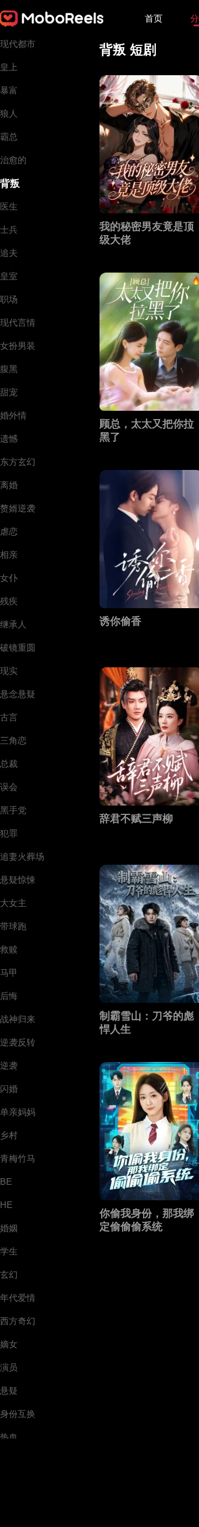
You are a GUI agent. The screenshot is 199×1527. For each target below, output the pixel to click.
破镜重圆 (17, 647)
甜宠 (9, 392)
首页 (154, 18)
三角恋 (13, 740)
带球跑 (13, 926)
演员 (9, 1367)
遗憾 (9, 438)
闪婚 (9, 1089)
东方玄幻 (17, 462)
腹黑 (9, 369)
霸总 (9, 137)
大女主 (13, 903)
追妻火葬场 (22, 856)
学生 (9, 1251)
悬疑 (9, 1390)
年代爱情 (17, 1298)
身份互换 (17, 1414)
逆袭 (9, 1065)
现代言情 (17, 322)
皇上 (9, 67)
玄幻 (9, 1274)
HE (6, 1205)
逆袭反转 (17, 1042)
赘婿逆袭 (17, 508)
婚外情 (13, 415)
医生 (9, 206)
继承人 (13, 624)
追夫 (9, 253)
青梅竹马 (17, 1158)
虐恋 (9, 531)
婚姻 (9, 1228)
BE (6, 1181)
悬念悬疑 (17, 694)
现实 (9, 671)
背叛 (10, 183)
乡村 (9, 1135)
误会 (9, 787)
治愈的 (13, 160)
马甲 (9, 972)
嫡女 (9, 1344)
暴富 (9, 90)
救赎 (9, 949)
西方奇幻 (17, 1321)
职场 (9, 299)
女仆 (9, 578)
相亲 (9, 554)
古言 (9, 717)
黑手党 (13, 810)
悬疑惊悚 (17, 880)
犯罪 (9, 833)
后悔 (9, 996)
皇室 (9, 276)
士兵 (9, 229)
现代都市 (17, 44)
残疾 (9, 601)
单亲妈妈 (17, 1112)
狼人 (9, 113)
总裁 (9, 763)
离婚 (9, 485)
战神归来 (17, 1019)
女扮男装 (17, 346)
